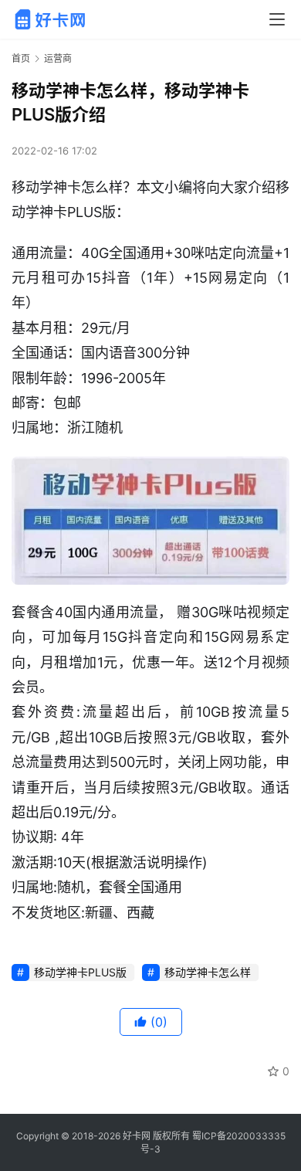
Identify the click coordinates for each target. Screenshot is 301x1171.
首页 (21, 58)
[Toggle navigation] (277, 19)
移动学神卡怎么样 (207, 972)
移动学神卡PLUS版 (80, 972)
